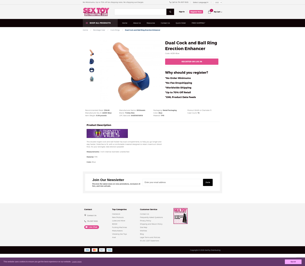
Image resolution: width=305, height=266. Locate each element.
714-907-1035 (183, 2)
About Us (137, 23)
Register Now (196, 12)
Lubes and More (118, 221)
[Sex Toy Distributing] (96, 12)
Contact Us (165, 23)
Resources (151, 23)
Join (207, 182)
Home (124, 23)
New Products (118, 217)
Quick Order (181, 23)
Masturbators (117, 231)
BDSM (114, 224)
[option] (91, 53)
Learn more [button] (77, 262)
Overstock (116, 214)
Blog (142, 234)
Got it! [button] (293, 262)
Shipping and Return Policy (151, 224)
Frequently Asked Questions (151, 217)
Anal (114, 237)
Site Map (143, 227)
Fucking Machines (119, 227)
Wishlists (143, 231)
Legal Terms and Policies (150, 237)
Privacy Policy (145, 221)
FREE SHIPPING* (198, 23)
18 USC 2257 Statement (149, 241)
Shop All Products (100, 23)
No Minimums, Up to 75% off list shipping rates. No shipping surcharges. (113, 2)
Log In (192, 61)
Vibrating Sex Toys (119, 234)
